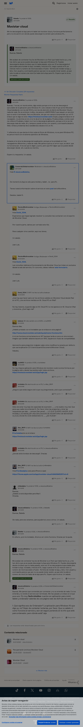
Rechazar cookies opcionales (69, 722)
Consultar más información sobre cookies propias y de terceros (30, 717)
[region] (41, 712)
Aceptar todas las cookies (47, 722)
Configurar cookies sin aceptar (12, 722)
